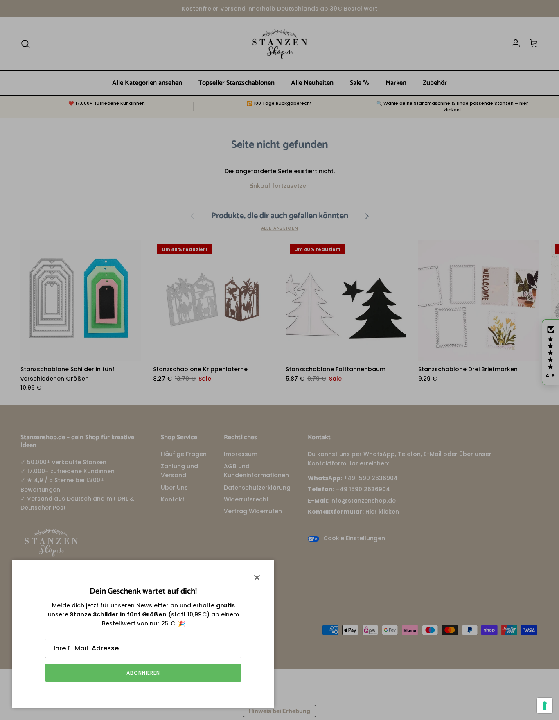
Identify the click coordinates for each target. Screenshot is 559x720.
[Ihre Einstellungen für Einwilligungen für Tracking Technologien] (544, 705)
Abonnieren (143, 672)
